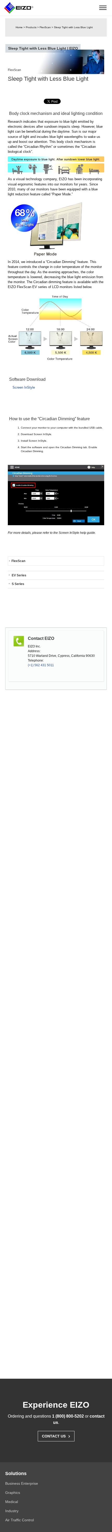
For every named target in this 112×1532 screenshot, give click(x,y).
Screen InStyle (24, 387)
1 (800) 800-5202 (68, 1416)
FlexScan (45, 27)
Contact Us (56, 1436)
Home (19, 27)
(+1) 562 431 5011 (41, 665)
